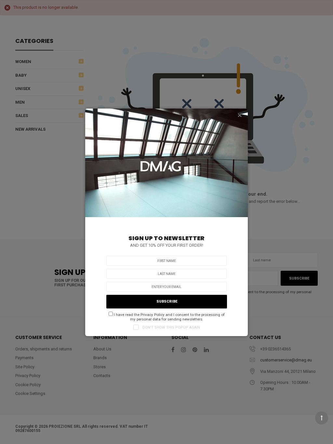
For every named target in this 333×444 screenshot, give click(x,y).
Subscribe (166, 301)
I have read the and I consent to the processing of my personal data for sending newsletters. (169, 316)
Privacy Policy (152, 314)
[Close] (239, 115)
